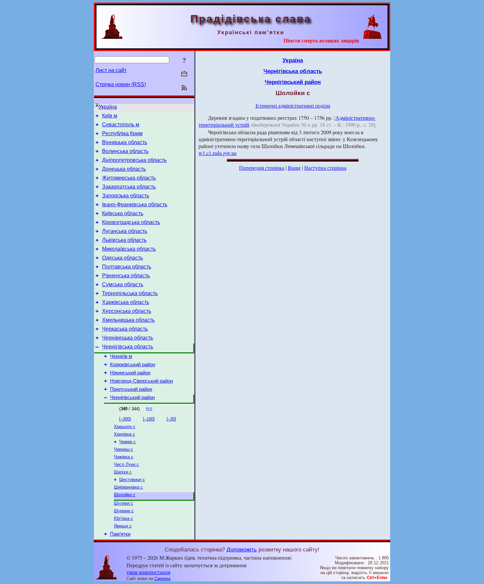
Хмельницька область (128, 320)
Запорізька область (125, 195)
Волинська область (125, 151)
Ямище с (123, 525)
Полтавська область (126, 266)
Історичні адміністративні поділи (292, 105)
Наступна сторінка (325, 167)
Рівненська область (126, 275)
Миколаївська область (129, 249)
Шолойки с (124, 494)
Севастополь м (120, 124)
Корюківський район (132, 364)
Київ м (109, 115)
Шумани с (124, 510)
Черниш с (123, 449)
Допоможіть (242, 549)
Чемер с (127, 441)
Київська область (122, 213)
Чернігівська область (127, 346)
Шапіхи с (123, 472)
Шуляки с (123, 503)
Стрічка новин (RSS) (120, 84)
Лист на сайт (110, 70)
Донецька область (124, 169)
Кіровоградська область (131, 222)
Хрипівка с (124, 434)
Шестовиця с (132, 479)
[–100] (149, 419)
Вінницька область (124, 142)
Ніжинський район (130, 372)
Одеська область (122, 258)
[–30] (171, 419)
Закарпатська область (129, 187)
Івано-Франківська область (134, 204)
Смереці (162, 578)
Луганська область (124, 231)
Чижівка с (123, 456)
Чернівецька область (127, 338)
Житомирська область (129, 178)
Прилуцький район (131, 389)
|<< (149, 408)
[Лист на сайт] (184, 74)
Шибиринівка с (128, 487)
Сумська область (122, 284)
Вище (294, 167)
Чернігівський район (132, 397)
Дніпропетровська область (134, 160)
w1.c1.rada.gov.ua (217, 152)
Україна (107, 107)
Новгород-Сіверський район (141, 381)
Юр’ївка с (123, 518)
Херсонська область (126, 311)
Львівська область (124, 240)
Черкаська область (125, 329)
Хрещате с (124, 426)
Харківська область (125, 302)
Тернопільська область (130, 293)
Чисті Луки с (126, 464)
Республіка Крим (122, 133)
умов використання (148, 572)
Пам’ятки (120, 534)
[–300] (125, 419)
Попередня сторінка (261, 167)
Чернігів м (121, 356)
